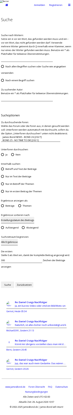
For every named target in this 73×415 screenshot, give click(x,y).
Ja (6, 154)
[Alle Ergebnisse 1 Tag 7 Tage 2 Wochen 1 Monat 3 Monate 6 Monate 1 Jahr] (9, 242)
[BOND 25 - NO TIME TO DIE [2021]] (30, 140)
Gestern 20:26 (22, 368)
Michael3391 (12, 330)
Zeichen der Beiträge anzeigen (33, 263)
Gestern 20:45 (20, 349)
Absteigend (32, 227)
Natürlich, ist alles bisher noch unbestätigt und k (40, 325)
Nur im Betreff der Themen (19, 183)
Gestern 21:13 (27, 330)
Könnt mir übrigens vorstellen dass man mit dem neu (41, 344)
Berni (9, 349)
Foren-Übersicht (37, 386)
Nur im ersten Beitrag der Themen (23, 191)
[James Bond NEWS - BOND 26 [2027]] (30, 137)
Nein (18, 154)
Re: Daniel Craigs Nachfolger (31, 302)
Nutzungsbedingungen (36, 391)
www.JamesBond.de (15, 386)
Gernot (9, 311)
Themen (27, 205)
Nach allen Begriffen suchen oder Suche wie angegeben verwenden (33, 69)
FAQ (50, 386)
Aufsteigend (12, 227)
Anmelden (39, 5)
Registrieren (55, 5)
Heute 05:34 (21, 311)
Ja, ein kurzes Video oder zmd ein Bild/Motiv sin (40, 305)
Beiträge (10, 205)
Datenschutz (61, 386)
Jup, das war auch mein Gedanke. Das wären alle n (41, 363)
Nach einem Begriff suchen (19, 80)
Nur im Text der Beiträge (18, 176)
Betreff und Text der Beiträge (21, 169)
